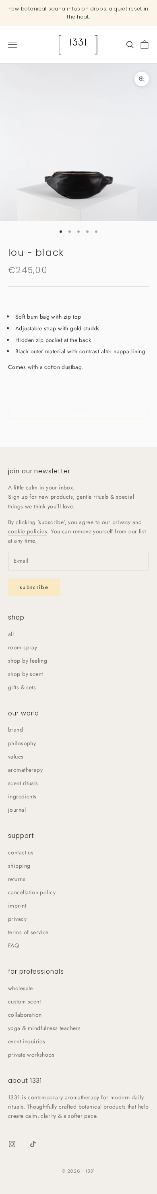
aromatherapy (25, 770)
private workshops (31, 1055)
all (11, 634)
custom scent (24, 1001)
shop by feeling (27, 661)
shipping (19, 866)
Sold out (78, 409)
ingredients (22, 796)
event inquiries (26, 1041)
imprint (17, 906)
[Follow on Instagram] (12, 1144)
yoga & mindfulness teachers (44, 1028)
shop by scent (25, 674)
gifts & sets (22, 687)
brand (15, 730)
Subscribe (34, 587)
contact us (20, 852)
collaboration (24, 1015)
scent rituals (23, 783)
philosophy (22, 743)
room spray (22, 647)
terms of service (28, 932)
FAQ (13, 945)
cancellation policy (32, 892)
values (16, 756)
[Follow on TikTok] (33, 1144)
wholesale (20, 988)
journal (17, 810)
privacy (17, 919)
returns (16, 879)
